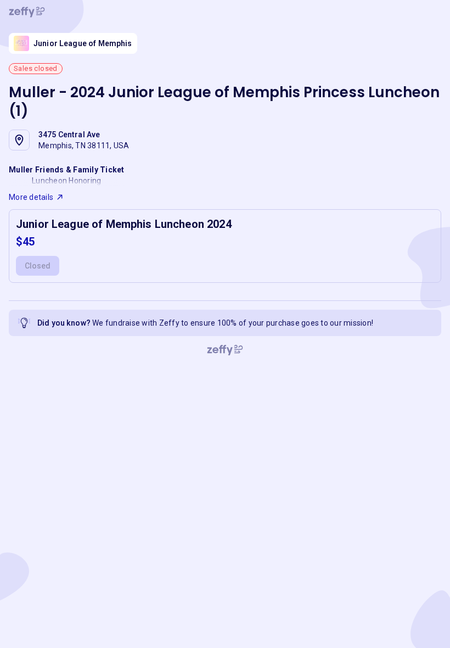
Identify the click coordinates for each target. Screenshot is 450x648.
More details (31, 197)
